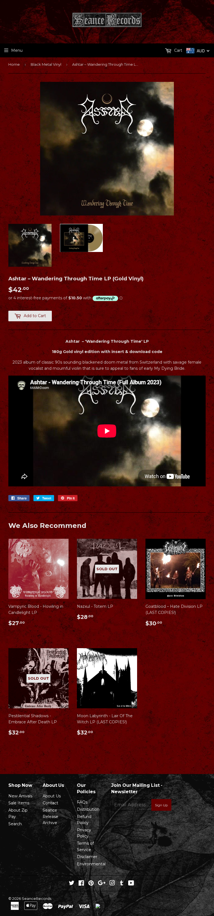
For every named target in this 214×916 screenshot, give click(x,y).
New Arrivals (20, 796)
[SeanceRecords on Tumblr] (121, 883)
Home (14, 64)
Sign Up (161, 805)
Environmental (91, 863)
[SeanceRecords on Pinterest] (91, 883)
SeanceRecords (36, 898)
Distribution (88, 809)
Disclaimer (87, 856)
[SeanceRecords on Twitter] (71, 883)
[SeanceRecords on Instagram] (112, 883)
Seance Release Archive (50, 816)
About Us (52, 796)
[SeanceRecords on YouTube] (131, 883)
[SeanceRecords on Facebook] (81, 883)
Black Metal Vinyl (46, 64)
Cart (177, 50)
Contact (50, 802)
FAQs (82, 802)
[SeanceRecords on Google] (102, 883)
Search (15, 823)
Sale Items (18, 802)
